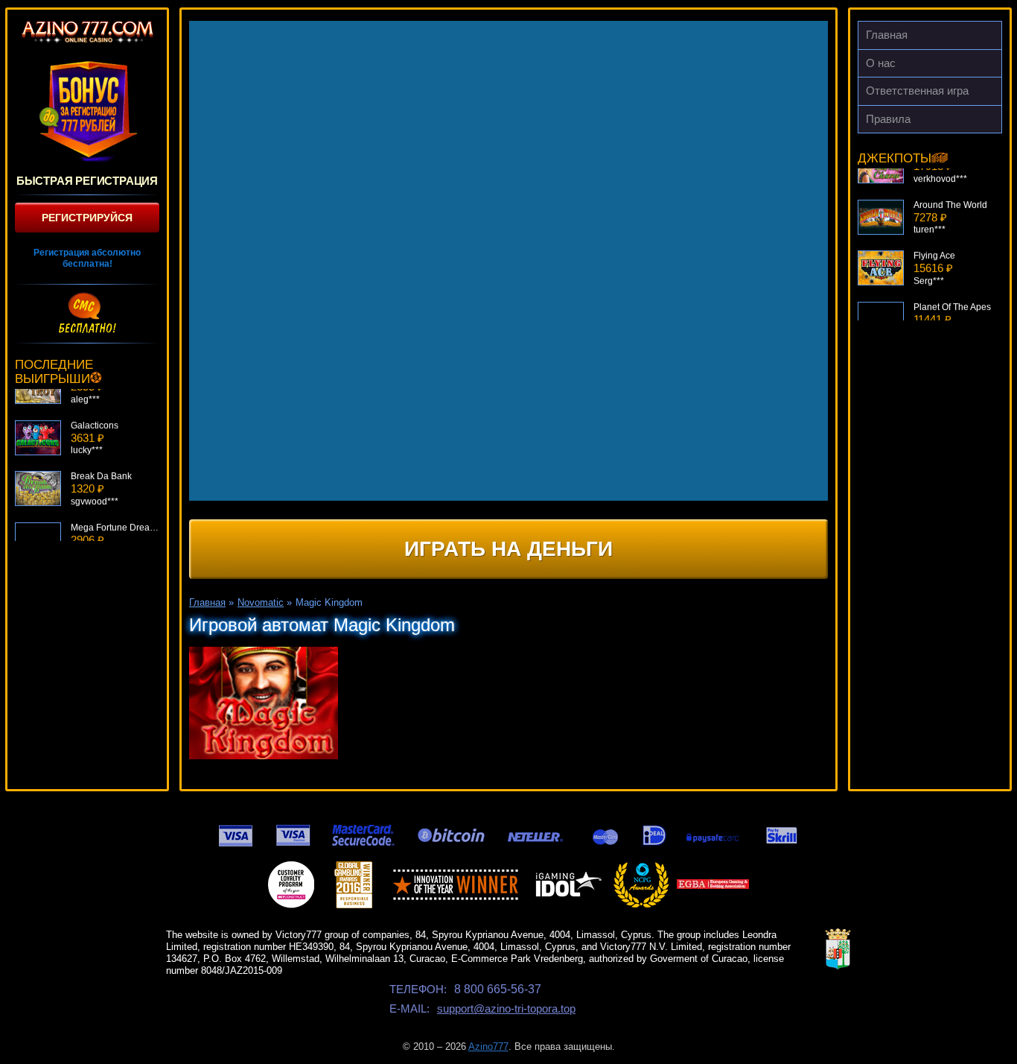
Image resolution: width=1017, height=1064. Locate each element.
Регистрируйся (87, 218)
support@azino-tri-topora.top (506, 1008)
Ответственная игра (917, 90)
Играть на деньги (508, 548)
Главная (887, 34)
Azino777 (488, 1046)
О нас (881, 63)
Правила (888, 119)
